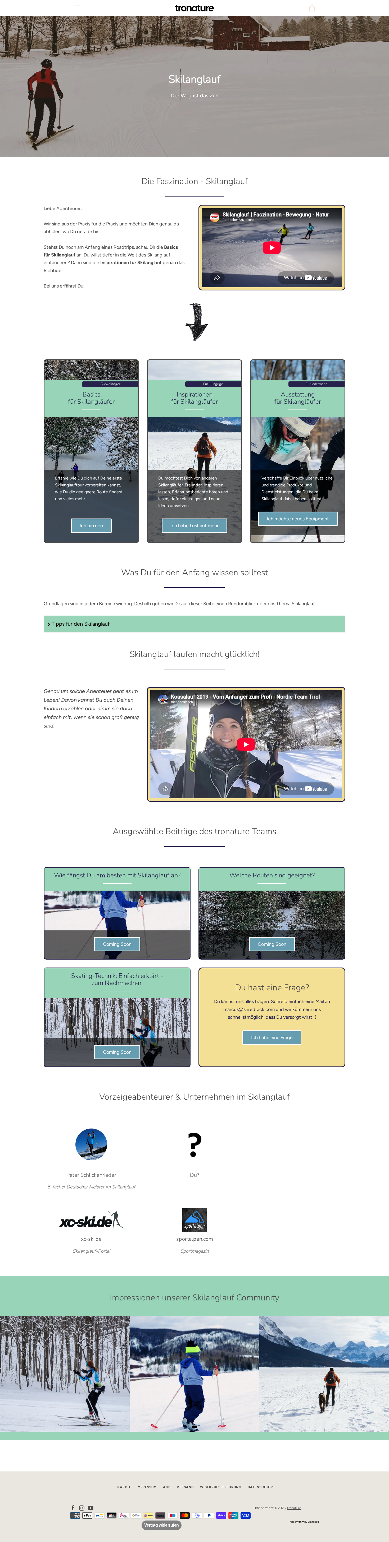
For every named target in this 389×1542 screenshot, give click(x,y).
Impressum (147, 1487)
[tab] (194, 1427)
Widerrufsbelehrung (220, 1487)
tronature (294, 1508)
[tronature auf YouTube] (90, 1507)
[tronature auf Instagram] (81, 1507)
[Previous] (10, 1374)
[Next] (378, 1374)
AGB (166, 1487)
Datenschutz (261, 1487)
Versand (185, 1487)
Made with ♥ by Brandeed (304, 1521)
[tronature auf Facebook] (72, 1507)
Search (123, 1487)
